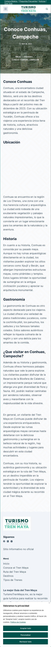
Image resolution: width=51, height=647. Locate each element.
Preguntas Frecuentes (28, 1)
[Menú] (5, 9)
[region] (25, 624)
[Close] (49, 602)
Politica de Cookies (18, 622)
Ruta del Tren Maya (14, 571)
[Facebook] (4, 541)
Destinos (8, 575)
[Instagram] (12, 541)
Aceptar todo (25, 628)
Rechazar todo (25, 642)
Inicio (6, 563)
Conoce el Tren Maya (15, 567)
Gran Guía (8, 3)
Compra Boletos (11, 1)
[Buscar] (47, 9)
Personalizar (26, 635)
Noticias (42, 1)
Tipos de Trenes (12, 579)
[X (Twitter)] (8, 541)
